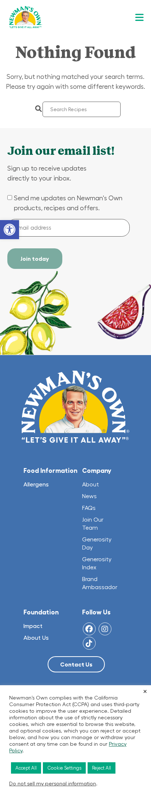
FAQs (89, 507)
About (90, 484)
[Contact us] (76, 664)
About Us (36, 637)
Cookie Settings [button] (64, 768)
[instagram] (105, 628)
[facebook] (89, 628)
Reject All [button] (101, 768)
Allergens (36, 484)
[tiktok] (89, 643)
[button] (9, 229)
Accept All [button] (26, 768)
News (89, 496)
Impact (33, 625)
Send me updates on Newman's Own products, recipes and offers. (68, 203)
